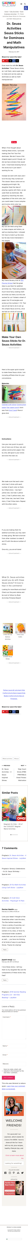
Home (6, 11)
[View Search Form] (25, 4)
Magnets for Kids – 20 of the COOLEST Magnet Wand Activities (13, 826)
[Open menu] (21, 4)
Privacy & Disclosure (14, 1227)
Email (5, 1055)
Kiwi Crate (12, 410)
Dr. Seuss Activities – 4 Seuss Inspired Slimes (6, 773)
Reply (5, 949)
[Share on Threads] (10, 60)
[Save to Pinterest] (7, 60)
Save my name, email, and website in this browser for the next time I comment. (14, 1070)
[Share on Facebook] (14, 60)
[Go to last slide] (4, 815)
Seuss (16, 758)
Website (6, 1064)
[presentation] (14, 809)
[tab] (10, 834)
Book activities (7, 758)
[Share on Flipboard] (3, 60)
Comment (7, 1017)
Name (5, 1046)
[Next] (23, 815)
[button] (26, 8)
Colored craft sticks (9, 405)
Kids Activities (14, 11)
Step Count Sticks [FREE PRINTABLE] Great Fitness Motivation (21, 773)
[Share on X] (17, 60)
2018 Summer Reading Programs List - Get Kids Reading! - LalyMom (14, 994)
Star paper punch (13, 407)
